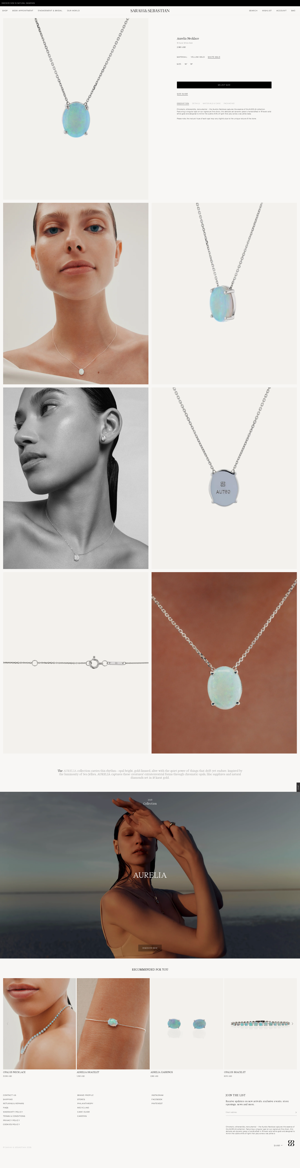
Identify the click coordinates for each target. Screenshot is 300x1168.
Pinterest (157, 1103)
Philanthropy (85, 1103)
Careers (82, 1116)
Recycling (83, 1107)
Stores (81, 1099)
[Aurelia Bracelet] (113, 1023)
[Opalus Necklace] (39, 1023)
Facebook (157, 1099)
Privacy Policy (11, 1120)
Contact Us (9, 1095)
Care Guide (83, 1112)
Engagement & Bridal (50, 10)
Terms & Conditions (14, 1116)
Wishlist (267, 10)
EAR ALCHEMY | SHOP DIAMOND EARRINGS (19, 3)
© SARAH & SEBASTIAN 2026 (17, 1147)
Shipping (8, 1099)
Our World (73, 10)
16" (186, 64)
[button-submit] (296, 1112)
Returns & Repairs (13, 1103)
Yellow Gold (198, 57)
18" (191, 64)
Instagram (157, 1095)
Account (281, 10)
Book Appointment (22, 10)
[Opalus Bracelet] (260, 1023)
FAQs (5, 1107)
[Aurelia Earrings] (186, 1023)
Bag (293, 10)
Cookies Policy (11, 1124)
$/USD (277, 1145)
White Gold (214, 57)
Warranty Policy (13, 1112)
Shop (5, 10)
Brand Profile (85, 1095)
